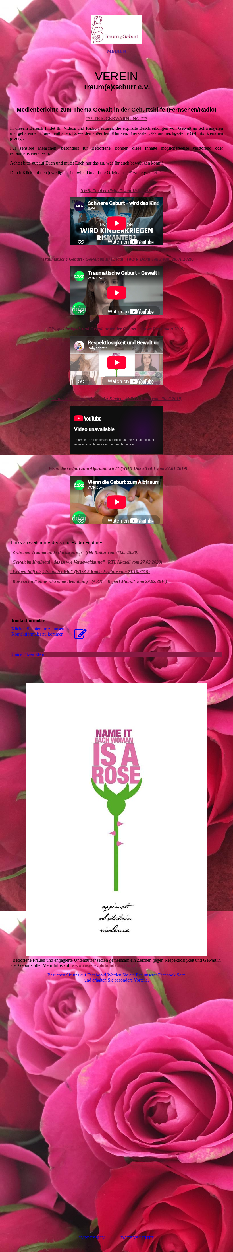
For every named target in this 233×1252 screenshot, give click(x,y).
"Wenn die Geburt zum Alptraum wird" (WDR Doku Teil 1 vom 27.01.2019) (116, 468)
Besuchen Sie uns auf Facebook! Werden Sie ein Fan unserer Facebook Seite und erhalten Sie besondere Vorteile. (116, 977)
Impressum (92, 1237)
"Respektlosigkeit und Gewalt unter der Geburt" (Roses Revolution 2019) (117, 328)
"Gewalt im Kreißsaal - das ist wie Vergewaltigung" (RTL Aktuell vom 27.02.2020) (86, 562)
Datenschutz (137, 1237)
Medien (116, 51)
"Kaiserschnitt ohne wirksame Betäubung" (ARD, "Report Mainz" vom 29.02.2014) (88, 581)
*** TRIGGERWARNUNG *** (116, 118)
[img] (116, 29)
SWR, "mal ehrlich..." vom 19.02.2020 (117, 190)
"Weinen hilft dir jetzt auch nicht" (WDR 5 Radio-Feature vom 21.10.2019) (80, 571)
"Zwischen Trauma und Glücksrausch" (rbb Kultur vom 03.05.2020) (74, 552)
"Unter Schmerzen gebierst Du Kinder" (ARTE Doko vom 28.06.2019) (116, 398)
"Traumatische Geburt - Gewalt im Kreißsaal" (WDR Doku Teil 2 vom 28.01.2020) (117, 259)
